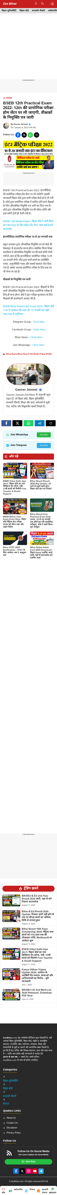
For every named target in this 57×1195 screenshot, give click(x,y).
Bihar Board (11, 354)
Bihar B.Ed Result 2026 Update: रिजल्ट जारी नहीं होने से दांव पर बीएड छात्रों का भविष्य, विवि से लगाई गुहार (38, 916)
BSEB (9, 98)
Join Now (44, 435)
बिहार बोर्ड (24, 10)
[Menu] (52, 4)
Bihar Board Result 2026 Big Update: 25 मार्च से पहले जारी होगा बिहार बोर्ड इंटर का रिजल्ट (41, 485)
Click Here (39, 329)
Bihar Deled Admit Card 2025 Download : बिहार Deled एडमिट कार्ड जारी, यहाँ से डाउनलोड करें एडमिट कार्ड (41, 552)
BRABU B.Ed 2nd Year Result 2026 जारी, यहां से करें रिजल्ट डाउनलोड (37, 899)
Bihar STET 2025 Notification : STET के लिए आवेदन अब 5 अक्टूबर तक (14, 551)
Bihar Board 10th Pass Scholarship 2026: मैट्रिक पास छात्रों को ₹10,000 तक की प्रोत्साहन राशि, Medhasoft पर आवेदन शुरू (38, 935)
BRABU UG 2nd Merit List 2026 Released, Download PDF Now (37, 993)
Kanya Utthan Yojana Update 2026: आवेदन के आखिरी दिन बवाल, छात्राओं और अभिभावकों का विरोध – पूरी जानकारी (37, 975)
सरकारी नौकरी (38, 10)
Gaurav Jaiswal (21, 124)
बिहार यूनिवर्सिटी (9, 10)
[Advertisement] (28, 49)
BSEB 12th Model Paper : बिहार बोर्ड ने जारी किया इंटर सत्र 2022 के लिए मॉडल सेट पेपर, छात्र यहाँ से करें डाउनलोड (28, 225)
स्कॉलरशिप (18, 1189)
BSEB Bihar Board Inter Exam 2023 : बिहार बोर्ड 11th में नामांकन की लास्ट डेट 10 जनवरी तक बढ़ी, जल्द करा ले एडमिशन (28, 310)
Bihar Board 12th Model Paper (31, 354)
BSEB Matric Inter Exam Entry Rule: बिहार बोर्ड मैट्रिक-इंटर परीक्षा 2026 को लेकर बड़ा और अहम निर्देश (14, 521)
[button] (42, 4)
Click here (39, 322)
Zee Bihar (10, 4)
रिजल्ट (6, 1104)
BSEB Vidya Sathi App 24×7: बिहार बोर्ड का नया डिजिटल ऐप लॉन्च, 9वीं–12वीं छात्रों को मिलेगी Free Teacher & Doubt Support (14, 487)
